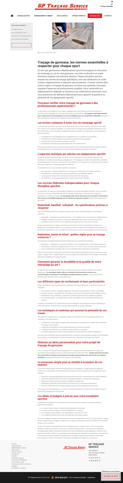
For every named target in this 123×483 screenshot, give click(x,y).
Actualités (95, 16)
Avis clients (62, 16)
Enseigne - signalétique (87, 477)
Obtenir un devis (111, 476)
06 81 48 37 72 (95, 461)
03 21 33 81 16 (95, 458)
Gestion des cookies (19, 468)
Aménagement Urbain (43, 16)
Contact (108, 16)
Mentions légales (18, 458)
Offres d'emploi (78, 16)
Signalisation (23, 16)
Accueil (12, 16)
